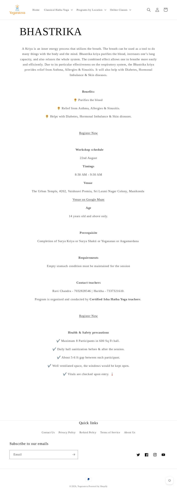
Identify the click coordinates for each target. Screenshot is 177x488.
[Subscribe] (73, 454)
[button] (58, 10)
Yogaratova (83, 486)
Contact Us (48, 432)
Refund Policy (88, 432)
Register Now (88, 133)
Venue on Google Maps (88, 199)
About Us (129, 432)
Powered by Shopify (98, 486)
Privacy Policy (67, 432)
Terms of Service (110, 432)
